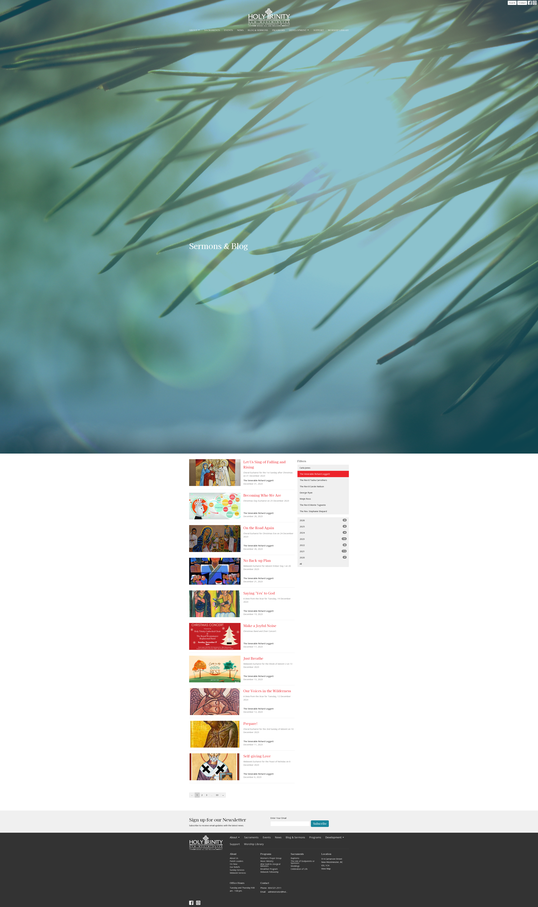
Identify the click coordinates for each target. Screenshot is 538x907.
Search (512, 2)
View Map (326, 868)
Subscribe (320, 823)
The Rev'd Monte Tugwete (313, 504)
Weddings (295, 866)
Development (297, 30)
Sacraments (212, 30)
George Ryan (306, 492)
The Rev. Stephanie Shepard (313, 511)
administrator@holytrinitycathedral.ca (278, 891)
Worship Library (338, 30)
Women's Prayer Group (270, 858)
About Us (234, 858)
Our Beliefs (235, 867)
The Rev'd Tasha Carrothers (313, 480)
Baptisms (295, 858)
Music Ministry (266, 861)
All (301, 563)
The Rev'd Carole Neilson (312, 486)
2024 (323, 532)
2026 (323, 520)
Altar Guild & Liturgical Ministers (270, 865)
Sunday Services (237, 870)
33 (217, 795)
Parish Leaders (236, 861)
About (193, 30)
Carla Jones (305, 467)
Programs (278, 30)
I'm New (233, 864)
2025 (323, 526)
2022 (323, 545)
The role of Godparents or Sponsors (303, 862)
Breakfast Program (269, 869)
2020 (323, 557)
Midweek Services (238, 873)
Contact (522, 2)
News (240, 30)
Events (228, 30)
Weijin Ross (305, 498)
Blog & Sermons (258, 30)
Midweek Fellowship (269, 872)
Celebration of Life (299, 869)
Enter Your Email (278, 818)
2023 (323, 538)
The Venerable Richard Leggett (315, 473)
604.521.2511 (274, 887)
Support (318, 30)
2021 (323, 551)
